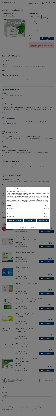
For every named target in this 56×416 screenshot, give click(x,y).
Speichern (30, 220)
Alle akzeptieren (43, 220)
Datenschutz (23, 227)
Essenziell (9, 205)
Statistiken (9, 213)
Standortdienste (10, 208)
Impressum (33, 227)
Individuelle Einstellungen (15, 220)
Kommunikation (10, 216)
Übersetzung (9, 211)
